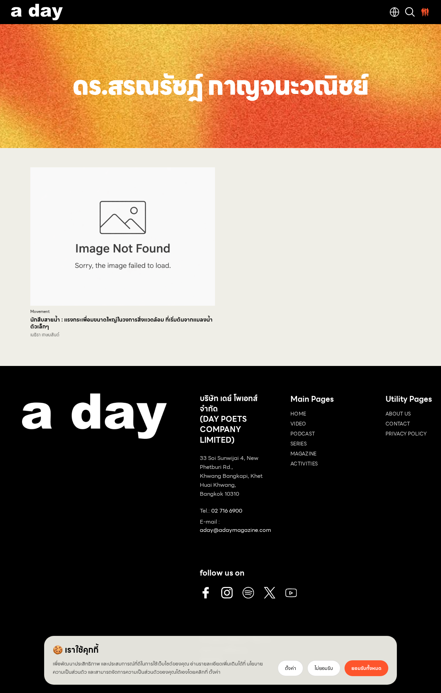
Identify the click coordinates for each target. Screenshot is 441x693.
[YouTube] (291, 593)
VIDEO (298, 424)
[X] (270, 593)
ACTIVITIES (304, 464)
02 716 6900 (226, 510)
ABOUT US (398, 414)
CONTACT (398, 424)
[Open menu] (425, 12)
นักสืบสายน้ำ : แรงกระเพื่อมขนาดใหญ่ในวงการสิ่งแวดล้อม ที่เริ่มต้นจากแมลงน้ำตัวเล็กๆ (121, 323)
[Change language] (394, 12)
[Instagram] (227, 593)
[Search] (410, 12)
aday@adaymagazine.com (235, 530)
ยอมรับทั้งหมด (366, 668)
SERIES (298, 444)
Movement (40, 312)
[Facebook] (206, 593)
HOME (298, 414)
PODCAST (302, 434)
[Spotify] (248, 593)
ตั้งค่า (214, 672)
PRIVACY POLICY (406, 434)
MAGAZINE (303, 454)
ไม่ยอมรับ (324, 668)
